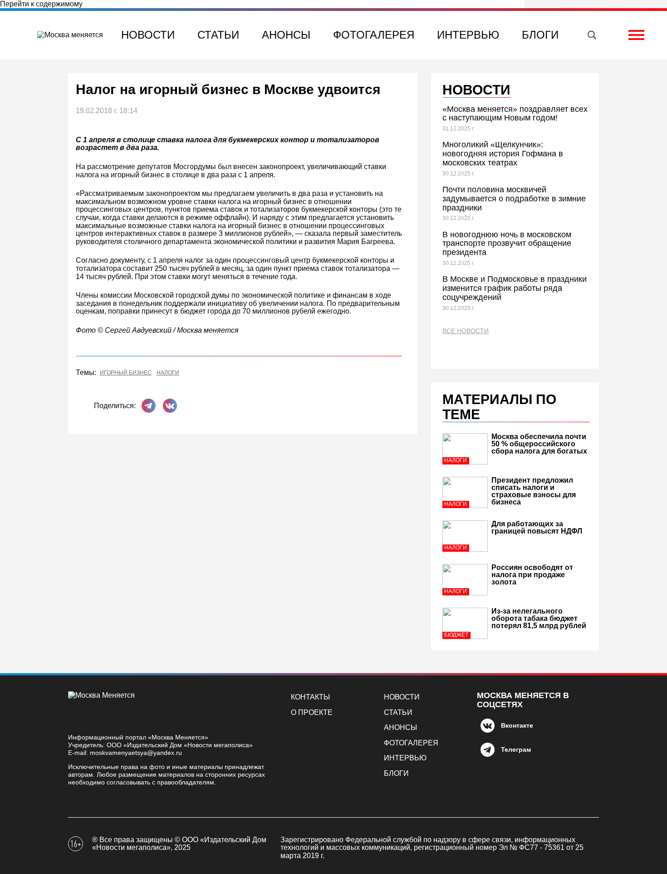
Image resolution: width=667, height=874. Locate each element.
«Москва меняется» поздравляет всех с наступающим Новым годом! (515, 114)
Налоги (168, 373)
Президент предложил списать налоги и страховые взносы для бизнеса (533, 491)
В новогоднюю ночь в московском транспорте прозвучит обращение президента (506, 243)
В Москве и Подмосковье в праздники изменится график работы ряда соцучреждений (514, 288)
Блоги (540, 35)
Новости (148, 35)
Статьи (218, 35)
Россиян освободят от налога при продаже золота (532, 575)
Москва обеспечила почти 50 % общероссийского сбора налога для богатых (539, 444)
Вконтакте (517, 725)
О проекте (312, 712)
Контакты (310, 697)
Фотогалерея (373, 35)
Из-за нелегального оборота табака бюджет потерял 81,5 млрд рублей (538, 618)
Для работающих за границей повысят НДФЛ (536, 527)
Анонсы (286, 35)
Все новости (465, 331)
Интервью (468, 35)
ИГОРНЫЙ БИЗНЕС (126, 373)
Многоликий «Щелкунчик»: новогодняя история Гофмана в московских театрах (502, 153)
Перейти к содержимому (41, 4)
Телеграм (516, 749)
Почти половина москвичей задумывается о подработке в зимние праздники (514, 198)
